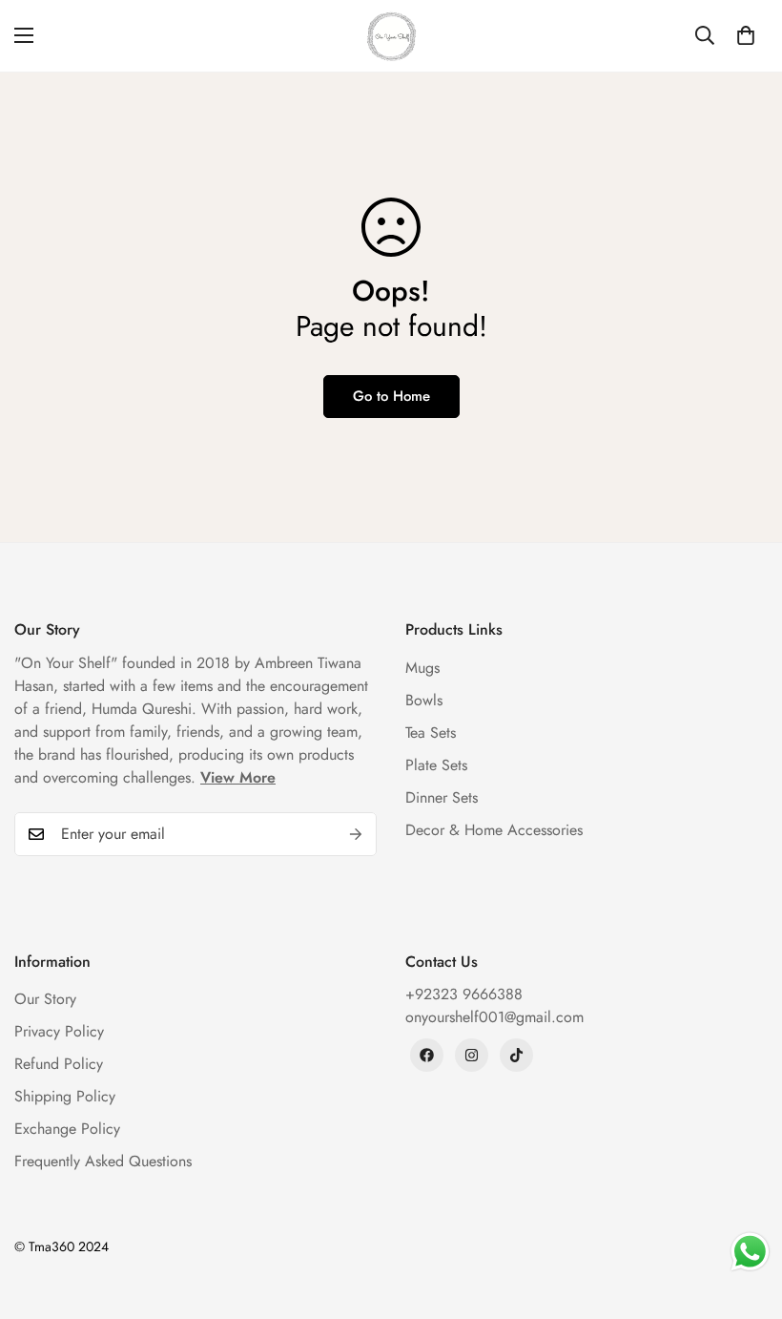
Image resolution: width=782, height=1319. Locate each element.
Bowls (423, 700)
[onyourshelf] (391, 36)
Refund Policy (58, 1064)
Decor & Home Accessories (494, 830)
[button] (746, 35)
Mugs (422, 668)
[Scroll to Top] (745, 1215)
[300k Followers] (426, 1055)
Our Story (45, 999)
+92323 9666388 (464, 994)
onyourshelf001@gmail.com (494, 1017)
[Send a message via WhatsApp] (750, 1251)
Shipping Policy (64, 1096)
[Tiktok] (516, 1055)
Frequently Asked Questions (103, 1161)
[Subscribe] (356, 834)
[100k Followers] (471, 1055)
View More (238, 777)
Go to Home (391, 396)
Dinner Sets (441, 797)
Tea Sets (430, 732)
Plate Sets (436, 765)
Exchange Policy (67, 1129)
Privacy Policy (59, 1031)
